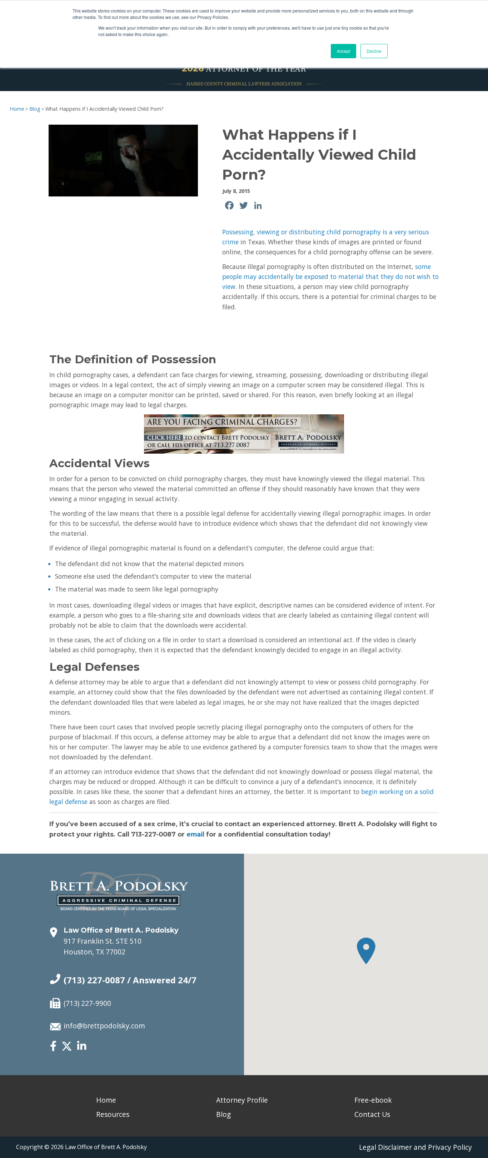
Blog (34, 108)
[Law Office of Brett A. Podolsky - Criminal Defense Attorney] (119, 886)
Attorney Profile (242, 1100)
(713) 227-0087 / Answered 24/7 (130, 980)
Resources (112, 1114)
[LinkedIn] (81, 1046)
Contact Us (372, 1114)
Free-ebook (373, 1100)
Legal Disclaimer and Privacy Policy (415, 1147)
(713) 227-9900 (87, 1003)
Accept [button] (343, 51)
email (195, 834)
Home (17, 108)
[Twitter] (67, 1049)
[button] (366, 951)
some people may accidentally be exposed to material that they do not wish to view (330, 276)
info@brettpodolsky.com (104, 1025)
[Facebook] (53, 1046)
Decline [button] (374, 51)
